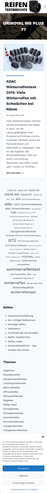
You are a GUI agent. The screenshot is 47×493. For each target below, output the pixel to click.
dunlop (34, 216)
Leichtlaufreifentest (14, 383)
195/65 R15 (33, 190)
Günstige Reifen (17, 324)
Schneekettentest (13, 413)
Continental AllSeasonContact (19, 216)
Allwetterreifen (36, 209)
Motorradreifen (11, 387)
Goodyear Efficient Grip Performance (23, 235)
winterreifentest (23, 292)
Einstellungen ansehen (23, 483)
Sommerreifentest (13, 421)
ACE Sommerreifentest (31, 199)
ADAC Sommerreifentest (28, 204)
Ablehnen (23, 476)
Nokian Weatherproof (13, 257)
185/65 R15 (22, 190)
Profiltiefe (27, 256)
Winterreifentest (15, 76)
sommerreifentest (23, 269)
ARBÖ (14, 212)
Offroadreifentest (13, 396)
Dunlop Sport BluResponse (23, 220)
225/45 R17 (26, 194)
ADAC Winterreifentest (17, 208)
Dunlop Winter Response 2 (23, 224)
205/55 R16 (11, 194)
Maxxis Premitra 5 (16, 249)
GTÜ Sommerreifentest (28, 241)
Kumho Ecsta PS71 (34, 246)
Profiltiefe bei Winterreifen (23, 332)
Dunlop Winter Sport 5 (23, 228)
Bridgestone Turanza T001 (27, 213)
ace (18, 199)
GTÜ (12, 240)
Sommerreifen (11, 417)
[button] (43, 437)
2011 (8, 199)
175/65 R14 (11, 190)
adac (9, 204)
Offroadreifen (10, 391)
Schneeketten (11, 408)
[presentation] (23, 57)
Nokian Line (34, 253)
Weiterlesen (15, 173)
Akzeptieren (23, 468)
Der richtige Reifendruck (22, 320)
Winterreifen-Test (34, 283)
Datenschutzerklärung (19, 489)
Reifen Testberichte (19, 337)
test (34, 274)
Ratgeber (37, 257)
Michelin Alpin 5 (30, 249)
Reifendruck (15, 261)
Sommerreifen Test (20, 274)
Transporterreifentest (15, 430)
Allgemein (8, 370)
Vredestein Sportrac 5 (23, 278)
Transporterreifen (13, 426)
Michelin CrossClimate (18, 253)
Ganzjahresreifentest (23, 231)
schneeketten (23, 264)
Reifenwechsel (29, 260)
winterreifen (14, 283)
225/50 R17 (38, 195)
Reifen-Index (15, 341)
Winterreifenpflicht (23, 287)
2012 (12, 199)
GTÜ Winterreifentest (16, 245)
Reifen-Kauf (10, 404)
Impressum (33, 489)
